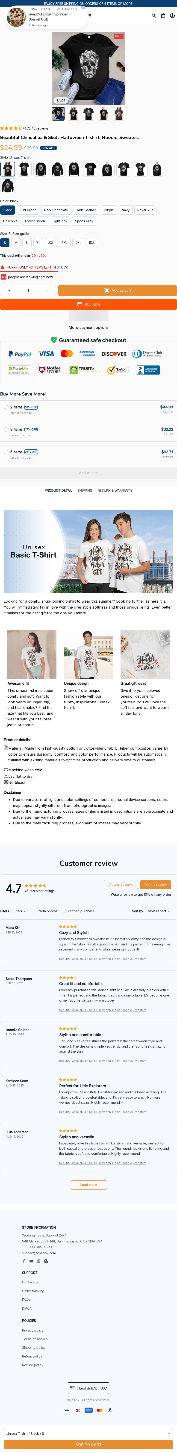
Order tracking (33, 1291)
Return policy (32, 1356)
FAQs (26, 1300)
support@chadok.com (39, 1253)
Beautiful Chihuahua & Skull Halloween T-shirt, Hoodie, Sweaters (102, 959)
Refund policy (32, 1365)
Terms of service (35, 1339)
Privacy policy (33, 1330)
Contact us (30, 1282)
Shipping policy (34, 1347)
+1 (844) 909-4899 (37, 1247)
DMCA (27, 1308)
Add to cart (88, 1444)
